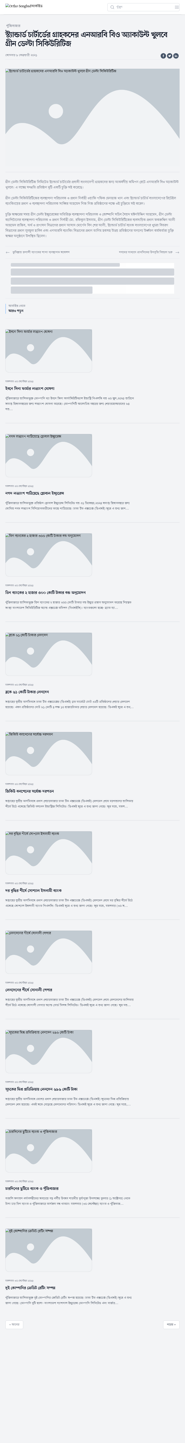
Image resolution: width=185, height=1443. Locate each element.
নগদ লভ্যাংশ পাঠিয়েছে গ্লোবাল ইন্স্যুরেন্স (34, 493)
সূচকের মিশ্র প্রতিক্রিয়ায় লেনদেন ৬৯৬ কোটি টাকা (41, 1089)
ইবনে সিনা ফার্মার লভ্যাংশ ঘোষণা (29, 388)
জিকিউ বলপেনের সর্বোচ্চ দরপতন (29, 791)
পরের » (171, 1325)
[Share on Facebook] (163, 56)
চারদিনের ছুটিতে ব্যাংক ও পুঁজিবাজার (31, 1188)
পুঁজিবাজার (13, 26)
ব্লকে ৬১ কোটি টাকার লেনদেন (27, 692)
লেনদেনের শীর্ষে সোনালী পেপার (28, 990)
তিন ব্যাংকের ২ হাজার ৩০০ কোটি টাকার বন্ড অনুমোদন (45, 592)
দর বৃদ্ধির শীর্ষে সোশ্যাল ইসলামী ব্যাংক (33, 890)
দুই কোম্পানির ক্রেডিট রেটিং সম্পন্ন (30, 1288)
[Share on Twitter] (169, 56)
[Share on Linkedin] (176, 56)
